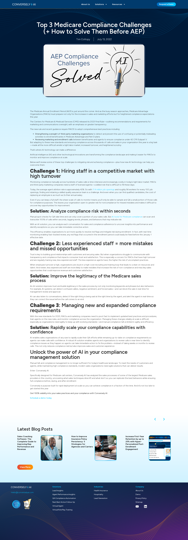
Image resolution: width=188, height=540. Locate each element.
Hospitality (98, 494)
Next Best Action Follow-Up (63, 502)
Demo (138, 494)
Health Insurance (101, 491)
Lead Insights (57, 491)
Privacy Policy (141, 498)
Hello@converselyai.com (22, 492)
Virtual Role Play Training (62, 510)
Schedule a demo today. (41, 398)
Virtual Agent (57, 506)
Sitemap (139, 502)
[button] (155, 419)
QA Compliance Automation (64, 498)
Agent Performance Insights (63, 494)
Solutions (99, 4)
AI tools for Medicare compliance (127, 216)
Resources (117, 4)
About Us (85, 4)
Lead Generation (100, 498)
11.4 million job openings (104, 189)
